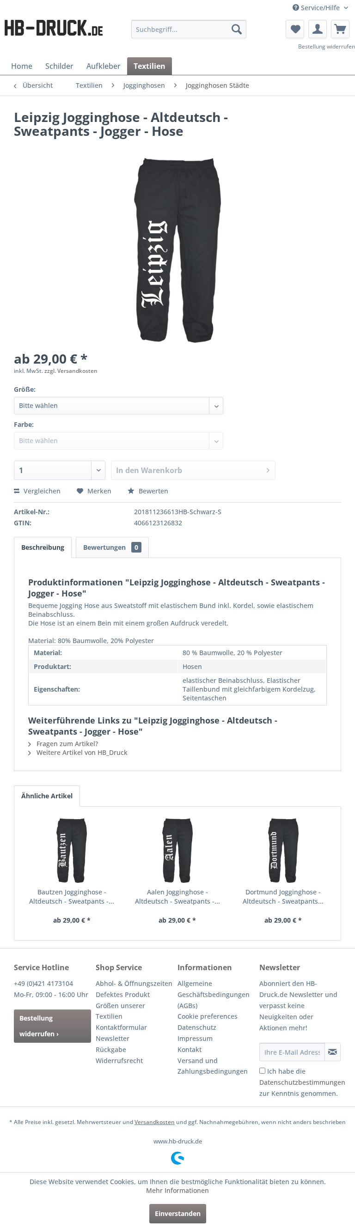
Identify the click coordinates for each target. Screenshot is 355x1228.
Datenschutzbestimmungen (302, 1082)
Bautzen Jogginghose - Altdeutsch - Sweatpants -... (71, 897)
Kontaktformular (121, 1027)
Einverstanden (178, 1213)
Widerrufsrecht (119, 1060)
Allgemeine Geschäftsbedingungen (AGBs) (214, 994)
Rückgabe (111, 1049)
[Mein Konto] (317, 29)
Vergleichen (41, 490)
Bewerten (152, 490)
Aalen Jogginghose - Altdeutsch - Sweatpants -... (177, 897)
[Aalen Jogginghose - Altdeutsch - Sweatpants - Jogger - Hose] (178, 850)
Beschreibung (42, 547)
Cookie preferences (208, 1016)
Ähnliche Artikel (47, 795)
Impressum (195, 1038)
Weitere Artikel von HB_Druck (81, 752)
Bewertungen (110, 547)
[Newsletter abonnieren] (332, 1052)
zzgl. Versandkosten (71, 371)
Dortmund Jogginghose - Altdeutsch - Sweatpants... (283, 897)
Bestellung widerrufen (326, 46)
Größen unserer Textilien (120, 1011)
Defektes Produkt (123, 994)
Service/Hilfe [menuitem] (320, 7)
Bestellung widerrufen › (39, 1026)
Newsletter (112, 1038)
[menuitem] (189, 29)
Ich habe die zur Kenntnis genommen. (302, 1082)
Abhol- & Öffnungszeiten (134, 983)
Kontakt (190, 1049)
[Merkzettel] (295, 29)
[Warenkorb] (340, 29)
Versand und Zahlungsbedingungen (213, 1066)
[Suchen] (236, 29)
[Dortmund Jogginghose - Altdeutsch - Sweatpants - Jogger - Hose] (283, 850)
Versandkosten (155, 1122)
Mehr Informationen (177, 1190)
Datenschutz (197, 1027)
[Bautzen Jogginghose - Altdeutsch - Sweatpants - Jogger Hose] (72, 850)
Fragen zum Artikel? (66, 743)
